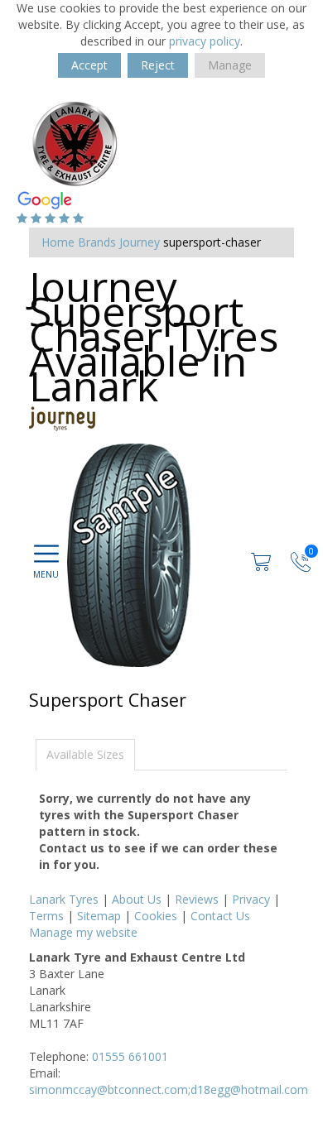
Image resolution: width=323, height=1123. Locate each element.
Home (58, 242)
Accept (89, 65)
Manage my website (83, 932)
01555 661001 (130, 1056)
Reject (158, 65)
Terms (46, 916)
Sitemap (99, 916)
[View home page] (74, 142)
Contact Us (220, 916)
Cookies (155, 916)
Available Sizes (85, 754)
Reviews (197, 899)
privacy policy (204, 41)
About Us (137, 899)
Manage (230, 65)
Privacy (251, 899)
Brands (97, 242)
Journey (139, 242)
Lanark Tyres (64, 899)
